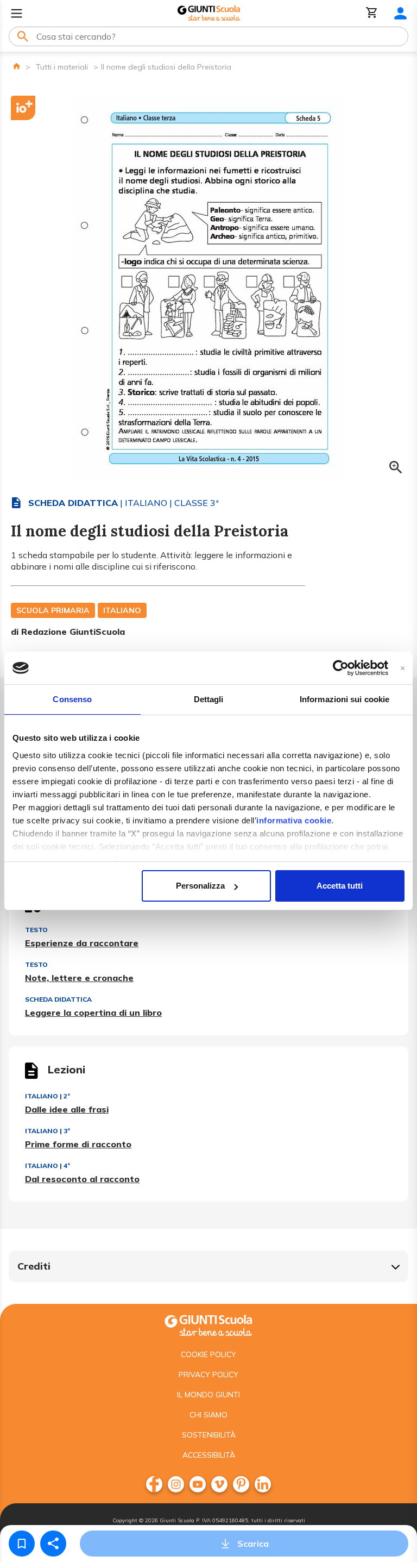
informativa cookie (293, 820)
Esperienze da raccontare (81, 943)
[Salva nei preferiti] (22, 1543)
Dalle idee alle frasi (67, 1109)
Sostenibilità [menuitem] (209, 1435)
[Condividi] (53, 1543)
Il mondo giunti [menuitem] (208, 1394)
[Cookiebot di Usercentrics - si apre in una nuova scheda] (340, 668)
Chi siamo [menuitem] (208, 1415)
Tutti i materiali (62, 67)
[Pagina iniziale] (16, 66)
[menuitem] (154, 1484)
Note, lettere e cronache (79, 977)
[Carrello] (371, 13)
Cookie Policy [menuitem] (208, 1354)
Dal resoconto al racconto (82, 1178)
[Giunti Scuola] (208, 13)
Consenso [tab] (72, 699)
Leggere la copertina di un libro (93, 1012)
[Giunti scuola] (208, 1324)
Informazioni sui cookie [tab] (344, 699)
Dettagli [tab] (209, 699)
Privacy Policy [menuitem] (208, 1374)
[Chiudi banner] (403, 668)
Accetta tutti (340, 885)
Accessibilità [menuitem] (208, 1455)
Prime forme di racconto (78, 1144)
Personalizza (200, 885)
